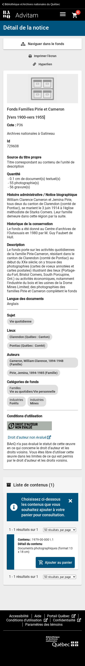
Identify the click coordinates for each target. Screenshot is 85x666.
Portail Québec (62, 616)
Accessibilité (19, 616)
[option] (20, 321)
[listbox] (42, 321)
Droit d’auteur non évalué (27, 437)
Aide (38, 616)
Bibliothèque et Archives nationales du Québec (32, 4)
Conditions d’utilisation (28, 620)
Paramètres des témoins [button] (44, 624)
